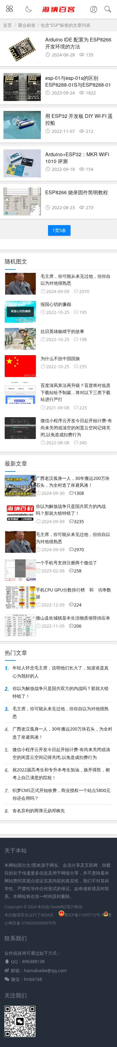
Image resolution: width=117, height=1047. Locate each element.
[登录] (93, 10)
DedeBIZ (58, 906)
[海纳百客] (58, 15)
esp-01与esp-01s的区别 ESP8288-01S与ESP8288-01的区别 (78, 84)
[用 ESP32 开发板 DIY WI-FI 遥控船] (22, 126)
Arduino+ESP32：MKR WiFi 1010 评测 (77, 158)
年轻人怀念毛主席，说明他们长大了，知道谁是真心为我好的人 (60, 671)
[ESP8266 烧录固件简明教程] (22, 203)
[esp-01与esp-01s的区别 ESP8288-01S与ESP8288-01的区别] (22, 88)
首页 (7, 25)
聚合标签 (27, 25)
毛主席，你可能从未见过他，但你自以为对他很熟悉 (60, 712)
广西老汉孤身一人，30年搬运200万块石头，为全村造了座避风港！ (62, 733)
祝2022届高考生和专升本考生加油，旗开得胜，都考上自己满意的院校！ (61, 773)
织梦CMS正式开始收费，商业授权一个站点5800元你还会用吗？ (61, 794)
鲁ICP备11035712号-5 (84, 915)
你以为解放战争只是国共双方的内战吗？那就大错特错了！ (60, 692)
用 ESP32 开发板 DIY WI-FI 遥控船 (79, 119)
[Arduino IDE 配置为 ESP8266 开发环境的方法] (22, 50)
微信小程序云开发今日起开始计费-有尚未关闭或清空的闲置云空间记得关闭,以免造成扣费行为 (61, 753)
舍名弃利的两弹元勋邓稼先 (38, 810)
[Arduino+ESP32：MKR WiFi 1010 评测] (22, 165)
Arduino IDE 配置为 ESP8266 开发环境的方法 (78, 43)
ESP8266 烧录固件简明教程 (76, 192)
